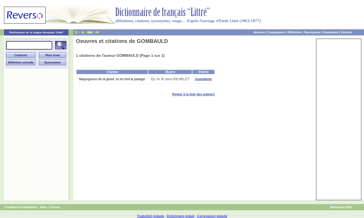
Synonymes (312, 32)
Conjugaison (276, 32)
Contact (346, 32)
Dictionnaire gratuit (180, 216)
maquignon (203, 79)
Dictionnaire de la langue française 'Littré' (36, 32)
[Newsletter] (89, 32)
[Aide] (76, 32)
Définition (295, 32)
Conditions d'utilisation (20, 207)
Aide (43, 207)
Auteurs (259, 32)
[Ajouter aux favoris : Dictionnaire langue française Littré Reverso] (83, 32)
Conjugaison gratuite (212, 216)
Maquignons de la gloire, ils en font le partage (112, 79)
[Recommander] (97, 32)
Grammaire (330, 32)
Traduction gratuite (150, 216)
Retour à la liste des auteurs (193, 94)
